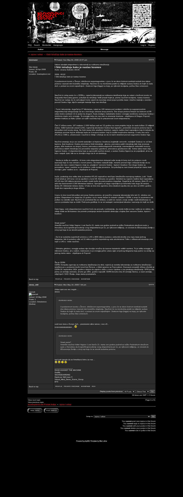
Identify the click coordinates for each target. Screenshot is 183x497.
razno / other (37, 54)
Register (151, 45)
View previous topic (36, 402)
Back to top (33, 279)
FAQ (30, 45)
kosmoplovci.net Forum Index (42, 404)
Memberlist (46, 45)
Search (37, 45)
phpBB (87, 441)
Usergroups (58, 45)
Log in (143, 45)
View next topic (34, 400)
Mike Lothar (103, 441)
